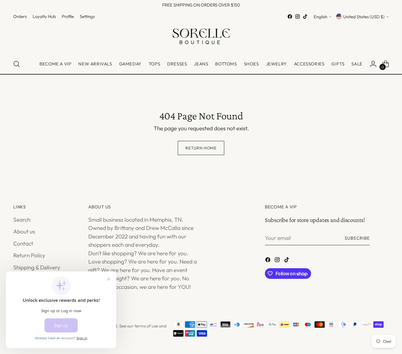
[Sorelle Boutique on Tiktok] (305, 16)
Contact (23, 243)
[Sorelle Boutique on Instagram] (297, 16)
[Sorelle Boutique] (201, 37)
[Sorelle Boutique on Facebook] (290, 16)
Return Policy (29, 255)
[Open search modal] (16, 64)
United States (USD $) (364, 16)
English (320, 16)
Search (21, 219)
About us (24, 231)
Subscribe (357, 238)
